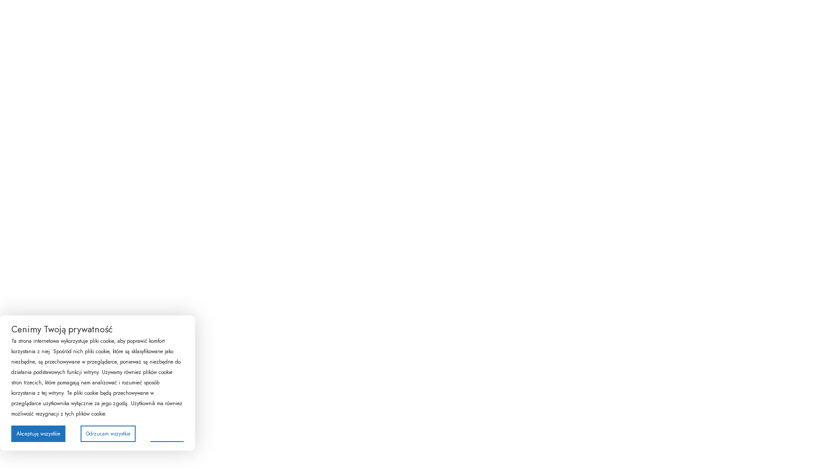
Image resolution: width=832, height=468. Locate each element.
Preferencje (167, 433)
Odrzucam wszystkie (108, 434)
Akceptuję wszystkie (38, 434)
